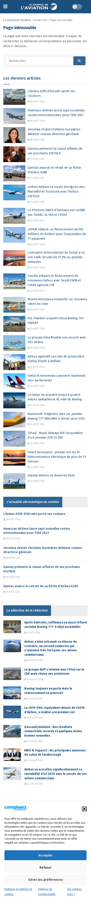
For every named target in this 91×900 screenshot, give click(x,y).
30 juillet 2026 (34, 660)
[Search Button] (79, 60)
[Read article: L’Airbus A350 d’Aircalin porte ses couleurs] (14, 97)
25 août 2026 (37, 328)
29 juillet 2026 (34, 698)
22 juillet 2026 (34, 784)
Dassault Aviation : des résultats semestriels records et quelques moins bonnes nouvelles (53, 731)
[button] (84, 809)
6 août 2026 (33, 632)
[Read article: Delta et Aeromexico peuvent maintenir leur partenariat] (14, 381)
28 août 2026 (37, 101)
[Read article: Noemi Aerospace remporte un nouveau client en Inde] (14, 305)
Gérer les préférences (45, 880)
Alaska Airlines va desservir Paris (51, 475)
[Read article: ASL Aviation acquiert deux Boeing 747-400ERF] (14, 324)
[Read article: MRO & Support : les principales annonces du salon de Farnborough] (12, 754)
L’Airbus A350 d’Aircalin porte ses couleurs (34, 514)
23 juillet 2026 (34, 741)
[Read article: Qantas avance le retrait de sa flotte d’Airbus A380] (14, 173)
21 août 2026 (37, 481)
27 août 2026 (37, 159)
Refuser (46, 867)
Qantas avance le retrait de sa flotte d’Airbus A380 (40, 586)
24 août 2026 (37, 405)
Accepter (45, 855)
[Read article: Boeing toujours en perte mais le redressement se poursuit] (12, 692)
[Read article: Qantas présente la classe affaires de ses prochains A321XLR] (14, 154)
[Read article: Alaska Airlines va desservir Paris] (14, 481)
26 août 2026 (37, 202)
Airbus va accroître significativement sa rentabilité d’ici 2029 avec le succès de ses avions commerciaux (55, 774)
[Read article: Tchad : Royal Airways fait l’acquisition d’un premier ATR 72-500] (14, 439)
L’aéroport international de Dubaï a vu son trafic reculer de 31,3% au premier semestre (56, 257)
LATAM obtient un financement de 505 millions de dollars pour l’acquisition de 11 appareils (57, 234)
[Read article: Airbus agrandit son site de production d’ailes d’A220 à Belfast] (14, 362)
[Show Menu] (5, 6)
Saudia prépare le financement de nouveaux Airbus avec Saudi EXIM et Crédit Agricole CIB (54, 280)
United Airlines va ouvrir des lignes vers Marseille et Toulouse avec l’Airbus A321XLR (56, 191)
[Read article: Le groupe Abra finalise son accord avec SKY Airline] (14, 343)
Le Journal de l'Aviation (17, 20)
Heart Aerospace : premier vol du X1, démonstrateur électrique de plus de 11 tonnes (57, 456)
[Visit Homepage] (39, 6)
